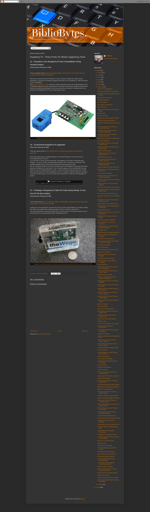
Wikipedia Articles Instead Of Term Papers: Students (106, 340)
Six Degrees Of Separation (104, 445)
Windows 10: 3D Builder (104, 252)
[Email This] (52, 274)
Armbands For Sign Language (105, 258)
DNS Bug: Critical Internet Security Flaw (108, 187)
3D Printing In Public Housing (105, 238)
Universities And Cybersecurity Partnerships (105, 431)
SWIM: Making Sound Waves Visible (107, 249)
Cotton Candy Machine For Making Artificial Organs (107, 392)
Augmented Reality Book (104, 150)
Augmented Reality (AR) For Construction (105, 326)
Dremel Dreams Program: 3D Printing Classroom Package (107, 241)
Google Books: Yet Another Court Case (108, 376)
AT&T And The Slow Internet (105, 389)
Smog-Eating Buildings (103, 378)
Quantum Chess (101, 443)
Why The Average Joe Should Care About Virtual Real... (107, 127)
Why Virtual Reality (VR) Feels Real (107, 193)
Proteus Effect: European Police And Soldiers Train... (107, 311)
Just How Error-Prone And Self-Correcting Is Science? (106, 463)
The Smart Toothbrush (103, 140)
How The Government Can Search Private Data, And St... (107, 469)
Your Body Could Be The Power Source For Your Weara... (108, 437)
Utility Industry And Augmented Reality (107, 347)
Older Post (85, 331)
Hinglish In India (101, 321)
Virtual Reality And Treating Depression (108, 232)
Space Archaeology (102, 247)
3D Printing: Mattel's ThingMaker (106, 220)
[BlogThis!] (54, 274)
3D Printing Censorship (103, 245)
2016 (97, 70)
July (99, 75)
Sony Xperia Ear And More (104, 173)
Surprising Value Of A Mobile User (106, 415)
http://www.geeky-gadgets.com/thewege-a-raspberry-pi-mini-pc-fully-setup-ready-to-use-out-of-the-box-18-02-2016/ (65, 264)
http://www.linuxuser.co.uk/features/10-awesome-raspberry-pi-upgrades (65, 183)
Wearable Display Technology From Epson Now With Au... (107, 176)
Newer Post (34, 331)
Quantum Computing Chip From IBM (107, 395)
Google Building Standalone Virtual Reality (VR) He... (107, 344)
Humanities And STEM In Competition (107, 91)
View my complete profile (111, 58)
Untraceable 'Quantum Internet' (106, 456)
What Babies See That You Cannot (107, 434)
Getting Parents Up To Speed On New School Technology (107, 227)
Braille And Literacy (102, 304)
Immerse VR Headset (103, 475)
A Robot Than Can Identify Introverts (107, 473)
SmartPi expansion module (41, 84)
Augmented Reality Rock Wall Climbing (108, 384)
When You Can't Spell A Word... (106, 440)
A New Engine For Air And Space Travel (108, 424)
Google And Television (103, 333)
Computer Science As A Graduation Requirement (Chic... (107, 135)
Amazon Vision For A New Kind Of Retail (108, 418)
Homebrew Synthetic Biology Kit (106, 120)
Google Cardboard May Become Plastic (108, 398)
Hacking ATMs (101, 113)
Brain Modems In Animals (104, 97)
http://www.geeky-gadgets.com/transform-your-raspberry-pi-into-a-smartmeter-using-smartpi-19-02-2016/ (65, 138)
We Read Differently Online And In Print (108, 167)
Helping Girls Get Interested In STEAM (108, 118)
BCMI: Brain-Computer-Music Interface (108, 387)
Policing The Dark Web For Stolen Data (108, 138)
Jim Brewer (109, 56)
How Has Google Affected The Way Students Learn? (107, 372)
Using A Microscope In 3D (104, 157)
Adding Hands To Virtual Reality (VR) (107, 203)
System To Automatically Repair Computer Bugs (106, 459)
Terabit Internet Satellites (104, 367)
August (100, 72)
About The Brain (101, 107)
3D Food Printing (102, 365)
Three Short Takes (102, 264)
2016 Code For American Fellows (106, 319)
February (100, 87)
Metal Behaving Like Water (104, 274)
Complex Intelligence (103, 100)
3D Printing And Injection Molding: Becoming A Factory (106, 412)
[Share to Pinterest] (60, 274)
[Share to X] (56, 274)
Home (59, 331)
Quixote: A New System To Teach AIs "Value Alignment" (107, 267)
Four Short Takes (102, 102)
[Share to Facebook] (58, 274)
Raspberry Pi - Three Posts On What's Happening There (107, 200)
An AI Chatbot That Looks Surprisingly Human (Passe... (107, 143)
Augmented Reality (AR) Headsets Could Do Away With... (107, 131)
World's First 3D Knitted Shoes (105, 309)
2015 (97, 487)
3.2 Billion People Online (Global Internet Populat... (106, 153)
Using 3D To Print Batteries (104, 89)
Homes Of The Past (102, 115)
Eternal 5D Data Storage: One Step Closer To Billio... (107, 293)
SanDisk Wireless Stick (103, 210)
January (100, 484)
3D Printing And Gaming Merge (106, 451)
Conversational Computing (104, 358)
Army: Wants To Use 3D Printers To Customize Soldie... (107, 401)
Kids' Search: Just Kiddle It (104, 104)
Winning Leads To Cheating (105, 466)
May (99, 79)
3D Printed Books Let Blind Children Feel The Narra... (107, 353)
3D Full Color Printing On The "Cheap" (108, 323)
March (99, 84)
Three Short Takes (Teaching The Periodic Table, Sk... (106, 160)
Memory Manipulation (103, 356)
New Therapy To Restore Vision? (106, 454)
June (99, 77)
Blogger (82, 499)
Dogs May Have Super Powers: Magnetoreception (106, 164)
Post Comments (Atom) (44, 334)
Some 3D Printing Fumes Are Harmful (107, 477)
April (99, 82)
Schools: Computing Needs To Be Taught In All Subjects (106, 277)
